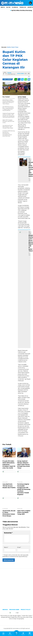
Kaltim (8, 7)
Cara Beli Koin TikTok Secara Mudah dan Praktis (9, 485)
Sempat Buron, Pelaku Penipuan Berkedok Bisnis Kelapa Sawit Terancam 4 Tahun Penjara (8, 101)
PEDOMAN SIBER (14, 609)
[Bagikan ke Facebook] (19, 79)
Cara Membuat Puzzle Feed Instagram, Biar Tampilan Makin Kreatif (8, 127)
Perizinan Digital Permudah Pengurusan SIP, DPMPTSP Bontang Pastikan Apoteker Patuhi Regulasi (23, 489)
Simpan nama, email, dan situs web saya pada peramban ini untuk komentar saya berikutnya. (15, 555)
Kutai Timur (15, 47)
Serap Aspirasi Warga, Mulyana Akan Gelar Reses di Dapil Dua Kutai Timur (23, 464)
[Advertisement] (16, 29)
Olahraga (15, 7)
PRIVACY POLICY (25, 609)
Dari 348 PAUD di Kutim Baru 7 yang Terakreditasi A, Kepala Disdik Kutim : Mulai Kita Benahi (8, 108)
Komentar (8, 533)
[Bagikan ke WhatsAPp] (25, 79)
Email (19, 547)
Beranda (4, 47)
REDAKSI (5, 609)
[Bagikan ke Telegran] (28, 79)
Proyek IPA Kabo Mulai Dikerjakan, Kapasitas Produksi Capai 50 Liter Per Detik (9, 464)
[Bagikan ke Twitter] (22, 79)
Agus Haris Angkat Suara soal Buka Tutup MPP (23, 512)
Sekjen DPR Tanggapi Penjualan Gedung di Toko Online (8, 121)
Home (3, 634)
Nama (6, 547)
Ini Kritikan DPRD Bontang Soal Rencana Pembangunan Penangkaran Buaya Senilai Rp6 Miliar (9, 133)
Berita (3, 7)
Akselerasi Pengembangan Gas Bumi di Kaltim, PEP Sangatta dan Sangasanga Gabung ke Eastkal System (9, 115)
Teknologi (22, 7)
